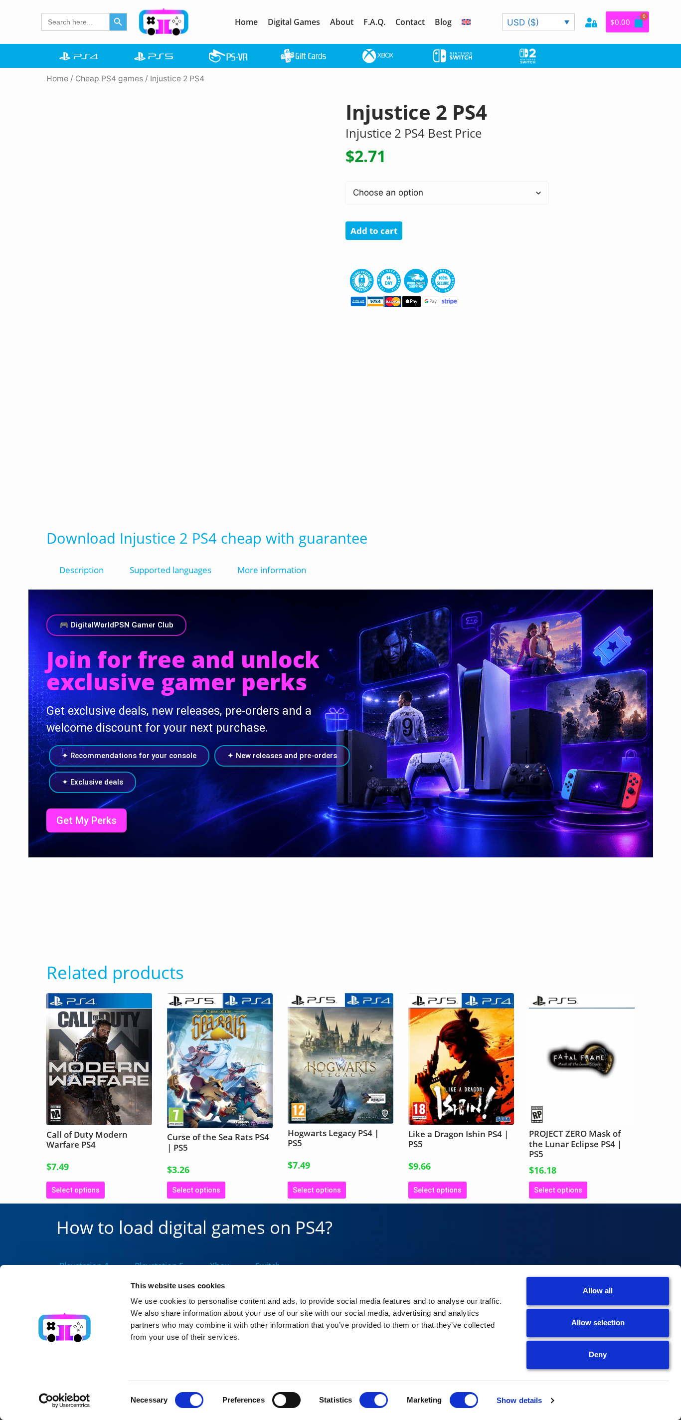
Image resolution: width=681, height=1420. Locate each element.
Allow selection (598, 1322)
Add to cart (373, 230)
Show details (519, 1400)
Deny (598, 1354)
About (341, 21)
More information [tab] (271, 570)
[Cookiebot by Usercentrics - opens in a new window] (64, 1400)
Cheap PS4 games (109, 78)
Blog (443, 21)
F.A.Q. (374, 21)
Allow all (598, 1290)
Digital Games (294, 21)
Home (246, 21)
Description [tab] (81, 570)
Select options (75, 1190)
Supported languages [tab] (170, 570)
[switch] (286, 1400)
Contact (410, 21)
